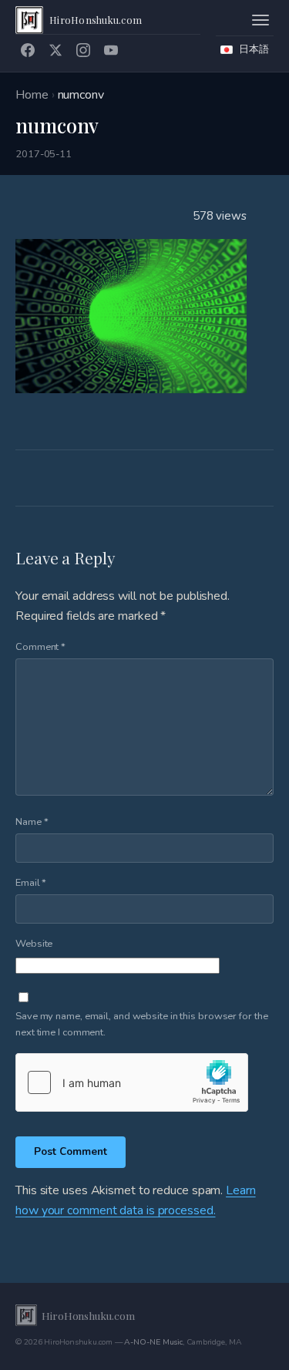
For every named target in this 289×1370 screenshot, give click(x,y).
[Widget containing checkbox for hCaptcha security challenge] (131, 1082)
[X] (55, 50)
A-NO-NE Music (153, 1342)
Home (32, 94)
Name (31, 822)
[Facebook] (27, 50)
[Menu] (260, 20)
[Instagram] (83, 50)
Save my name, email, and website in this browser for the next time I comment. (141, 1024)
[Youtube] (111, 50)
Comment (40, 647)
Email (30, 883)
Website (33, 944)
